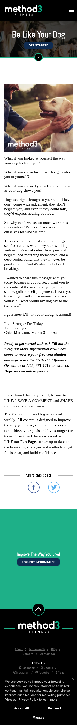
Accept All (21, 708)
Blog (54, 649)
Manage (38, 717)
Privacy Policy (28, 699)
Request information (38, 562)
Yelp (61, 672)
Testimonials (37, 649)
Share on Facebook (33, 487)
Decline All (55, 708)
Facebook (28, 667)
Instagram (22, 672)
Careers (28, 653)
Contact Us (47, 653)
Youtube (43, 672)
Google (48, 667)
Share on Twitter (54, 487)
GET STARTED (38, 45)
